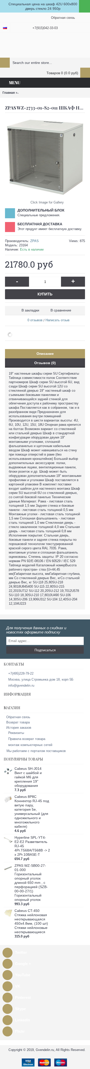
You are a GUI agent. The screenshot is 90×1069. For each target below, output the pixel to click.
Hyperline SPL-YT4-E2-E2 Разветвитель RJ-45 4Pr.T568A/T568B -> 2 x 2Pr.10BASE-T (32, 846)
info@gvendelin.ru (21, 685)
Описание (45, 354)
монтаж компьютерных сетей (30, 745)
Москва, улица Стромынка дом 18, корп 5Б (41, 679)
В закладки (30, 310)
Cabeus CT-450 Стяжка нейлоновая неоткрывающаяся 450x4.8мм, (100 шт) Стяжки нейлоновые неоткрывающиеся (31, 921)
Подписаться (45, 650)
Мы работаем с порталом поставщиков (36, 751)
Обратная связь (18, 717)
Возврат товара (18, 722)
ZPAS (34, 241)
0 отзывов (35, 320)
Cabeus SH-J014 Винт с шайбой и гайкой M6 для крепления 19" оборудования (28, 777)
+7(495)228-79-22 (21, 673)
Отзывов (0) (45, 363)
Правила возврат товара (26, 739)
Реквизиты (16, 733)
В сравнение (60, 310)
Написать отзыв (58, 320)
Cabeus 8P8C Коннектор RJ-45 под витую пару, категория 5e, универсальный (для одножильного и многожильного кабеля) (31, 811)
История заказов (18, 727)
